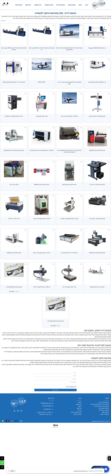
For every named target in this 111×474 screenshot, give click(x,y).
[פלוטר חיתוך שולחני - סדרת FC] (97, 180)
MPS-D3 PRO (41, 82)
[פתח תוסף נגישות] (109, 458)
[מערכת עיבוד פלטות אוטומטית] (97, 277)
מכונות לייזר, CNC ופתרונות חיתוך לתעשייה (55, 13)
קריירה (79, 410)
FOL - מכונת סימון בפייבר (42, 116)
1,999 (53, 325)
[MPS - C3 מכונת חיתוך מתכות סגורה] (97, 69)
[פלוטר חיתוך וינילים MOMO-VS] (42, 180)
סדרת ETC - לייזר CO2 (13, 218)
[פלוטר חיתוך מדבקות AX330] (69, 180)
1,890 (17, 291)
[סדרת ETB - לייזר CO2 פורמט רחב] (69, 247)
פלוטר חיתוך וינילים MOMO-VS (41, 184)
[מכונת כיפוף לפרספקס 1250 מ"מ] (55, 310)
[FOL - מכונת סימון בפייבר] (42, 112)
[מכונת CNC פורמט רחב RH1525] (97, 248)
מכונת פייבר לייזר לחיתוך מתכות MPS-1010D (14, 82)
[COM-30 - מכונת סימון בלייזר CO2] (42, 282)
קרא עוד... (3, 21)
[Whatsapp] (2, 463)
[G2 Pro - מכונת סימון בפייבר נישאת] (42, 248)
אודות (80, 5)
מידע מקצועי (37, 5)
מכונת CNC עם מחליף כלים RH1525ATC (14, 150)
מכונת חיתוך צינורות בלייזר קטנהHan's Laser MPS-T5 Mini (14, 48)
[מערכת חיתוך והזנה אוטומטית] (14, 246)
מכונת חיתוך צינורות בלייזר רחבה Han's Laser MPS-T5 (41, 48)
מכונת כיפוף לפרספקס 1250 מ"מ (55, 321)
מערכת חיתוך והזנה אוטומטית (14, 253)
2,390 (58, 326)
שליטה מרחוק (77, 414)
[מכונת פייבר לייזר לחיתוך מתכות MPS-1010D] (14, 76)
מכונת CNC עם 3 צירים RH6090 (97, 150)
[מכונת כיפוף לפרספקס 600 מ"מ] (14, 276)
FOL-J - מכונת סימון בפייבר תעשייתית (14, 116)
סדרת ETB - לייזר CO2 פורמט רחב (69, 253)
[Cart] (3, 3)
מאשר (12, 471)
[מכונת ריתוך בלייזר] (14, 177)
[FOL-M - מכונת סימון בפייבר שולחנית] (69, 214)
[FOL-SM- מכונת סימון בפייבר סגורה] (42, 214)
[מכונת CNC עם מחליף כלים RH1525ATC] (14, 145)
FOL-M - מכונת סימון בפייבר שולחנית (69, 218)
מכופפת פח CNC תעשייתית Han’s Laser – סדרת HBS (69, 83)
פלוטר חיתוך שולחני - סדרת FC (97, 184)
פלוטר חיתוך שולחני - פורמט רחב (97, 218)
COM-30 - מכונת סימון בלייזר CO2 (41, 287)
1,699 (12, 291)
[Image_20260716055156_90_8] (97, 39)
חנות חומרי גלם (60, 5)
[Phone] (2, 459)
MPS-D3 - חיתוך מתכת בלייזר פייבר (69, 116)
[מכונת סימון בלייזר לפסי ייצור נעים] (97, 112)
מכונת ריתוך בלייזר (13, 184)
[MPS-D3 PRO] (42, 69)
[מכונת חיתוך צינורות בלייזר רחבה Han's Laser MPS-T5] (42, 35)
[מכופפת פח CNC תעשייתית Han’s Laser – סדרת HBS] (69, 73)
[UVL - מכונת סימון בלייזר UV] (69, 282)
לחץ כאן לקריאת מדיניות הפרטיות (81, 471)
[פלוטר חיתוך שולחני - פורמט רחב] (97, 206)
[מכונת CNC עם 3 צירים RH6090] (97, 146)
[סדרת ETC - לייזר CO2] (14, 213)
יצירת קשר (28, 5)
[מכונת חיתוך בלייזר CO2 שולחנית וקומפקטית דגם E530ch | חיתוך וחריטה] (69, 139)
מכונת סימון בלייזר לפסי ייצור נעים (97, 116)
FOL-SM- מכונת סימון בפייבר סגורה (41, 218)
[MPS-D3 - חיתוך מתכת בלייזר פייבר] (69, 103)
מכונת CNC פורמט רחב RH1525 (97, 253)
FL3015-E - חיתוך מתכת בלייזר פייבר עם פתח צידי (41, 150)
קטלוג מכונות (71, 5)
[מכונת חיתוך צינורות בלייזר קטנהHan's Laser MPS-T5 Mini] (14, 37)
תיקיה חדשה (18, 5)
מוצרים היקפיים (49, 5)
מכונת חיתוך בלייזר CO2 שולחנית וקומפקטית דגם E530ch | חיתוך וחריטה (69, 151)
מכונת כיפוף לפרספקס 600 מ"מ (14, 287)
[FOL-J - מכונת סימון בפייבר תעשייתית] (14, 112)
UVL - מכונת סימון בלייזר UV (69, 287)
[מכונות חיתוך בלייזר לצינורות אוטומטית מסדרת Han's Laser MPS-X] (69, 38)
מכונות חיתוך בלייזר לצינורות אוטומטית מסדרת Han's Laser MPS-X (69, 48)
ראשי (86, 5)
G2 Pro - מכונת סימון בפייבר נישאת (41, 253)
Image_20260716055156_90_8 (97, 48)
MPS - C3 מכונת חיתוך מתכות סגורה (97, 82)
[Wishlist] (6, 3)
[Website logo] (98, 4)
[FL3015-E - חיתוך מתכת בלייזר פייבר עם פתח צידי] (42, 144)
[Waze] (2, 468)
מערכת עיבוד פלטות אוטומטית (97, 287)
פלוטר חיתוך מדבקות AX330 (69, 184)
